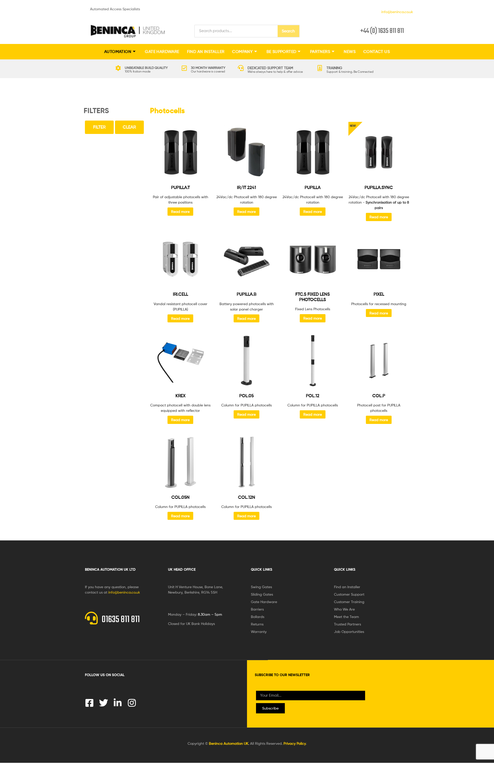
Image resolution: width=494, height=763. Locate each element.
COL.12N (246, 497)
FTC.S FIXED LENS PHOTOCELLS (312, 297)
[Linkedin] (117, 702)
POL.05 (246, 395)
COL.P (378, 395)
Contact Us (376, 51)
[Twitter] (103, 702)
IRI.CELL (180, 294)
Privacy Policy (295, 743)
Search (288, 31)
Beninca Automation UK (228, 743)
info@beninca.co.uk (396, 12)
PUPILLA (313, 187)
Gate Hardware (162, 51)
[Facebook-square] (89, 702)
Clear (129, 127)
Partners (320, 51)
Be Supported (281, 51)
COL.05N (180, 497)
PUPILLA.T (180, 187)
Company (242, 51)
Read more (180, 211)
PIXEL (379, 294)
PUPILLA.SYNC (379, 187)
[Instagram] (131, 702)
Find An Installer (206, 51)
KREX (180, 395)
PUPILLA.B (246, 294)
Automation (117, 51)
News (350, 51)
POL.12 (312, 395)
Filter (99, 127)
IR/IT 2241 (246, 187)
